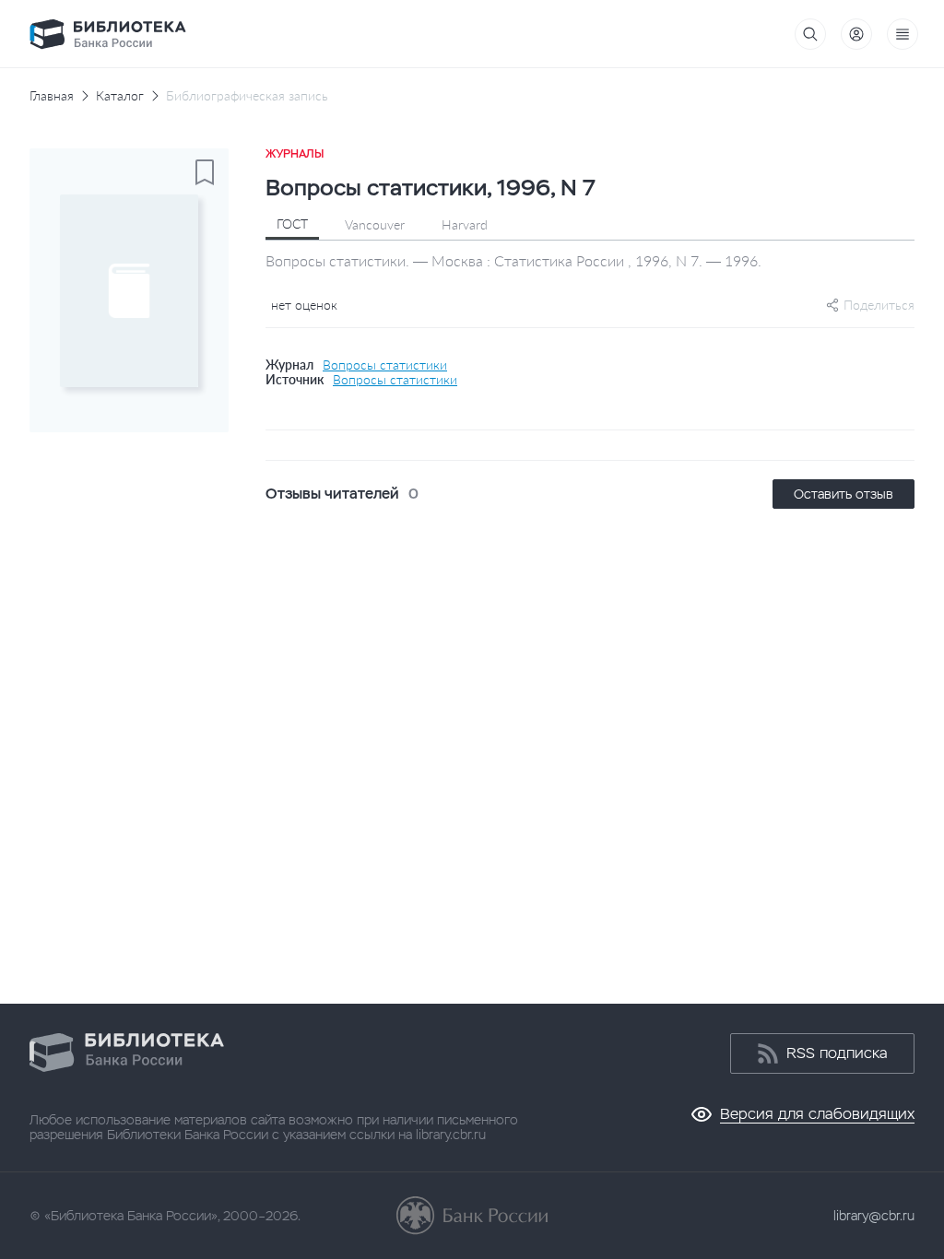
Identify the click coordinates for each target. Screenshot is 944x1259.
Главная (52, 95)
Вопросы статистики (385, 365)
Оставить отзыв (843, 494)
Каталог (120, 95)
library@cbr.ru (873, 1215)
